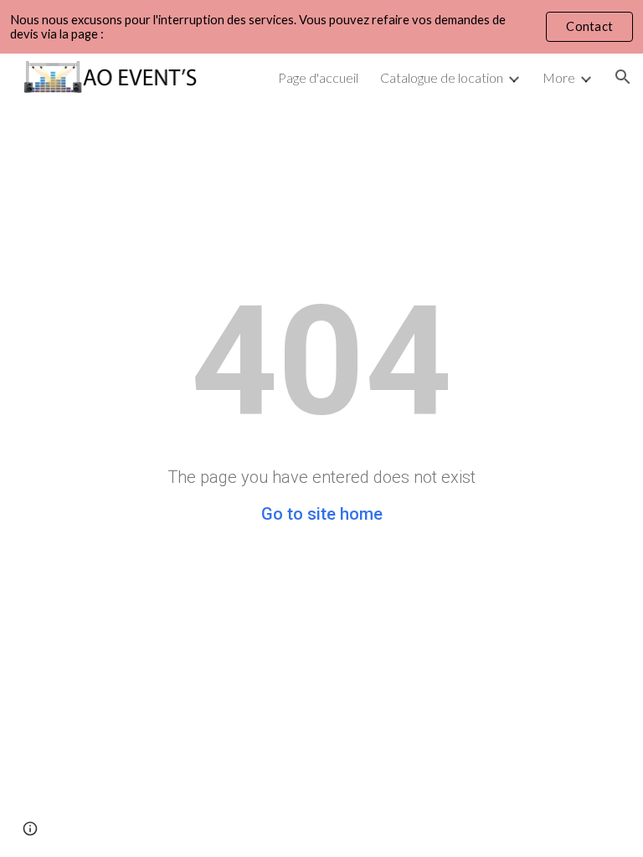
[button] (623, 77)
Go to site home (322, 514)
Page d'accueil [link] (318, 77)
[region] (321, 27)
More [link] (559, 77)
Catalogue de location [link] (441, 77)
